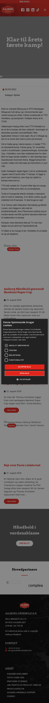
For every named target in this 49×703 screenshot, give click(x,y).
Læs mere (22, 340)
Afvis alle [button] (24, 373)
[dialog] (24, 351)
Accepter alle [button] (24, 367)
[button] (24, 379)
